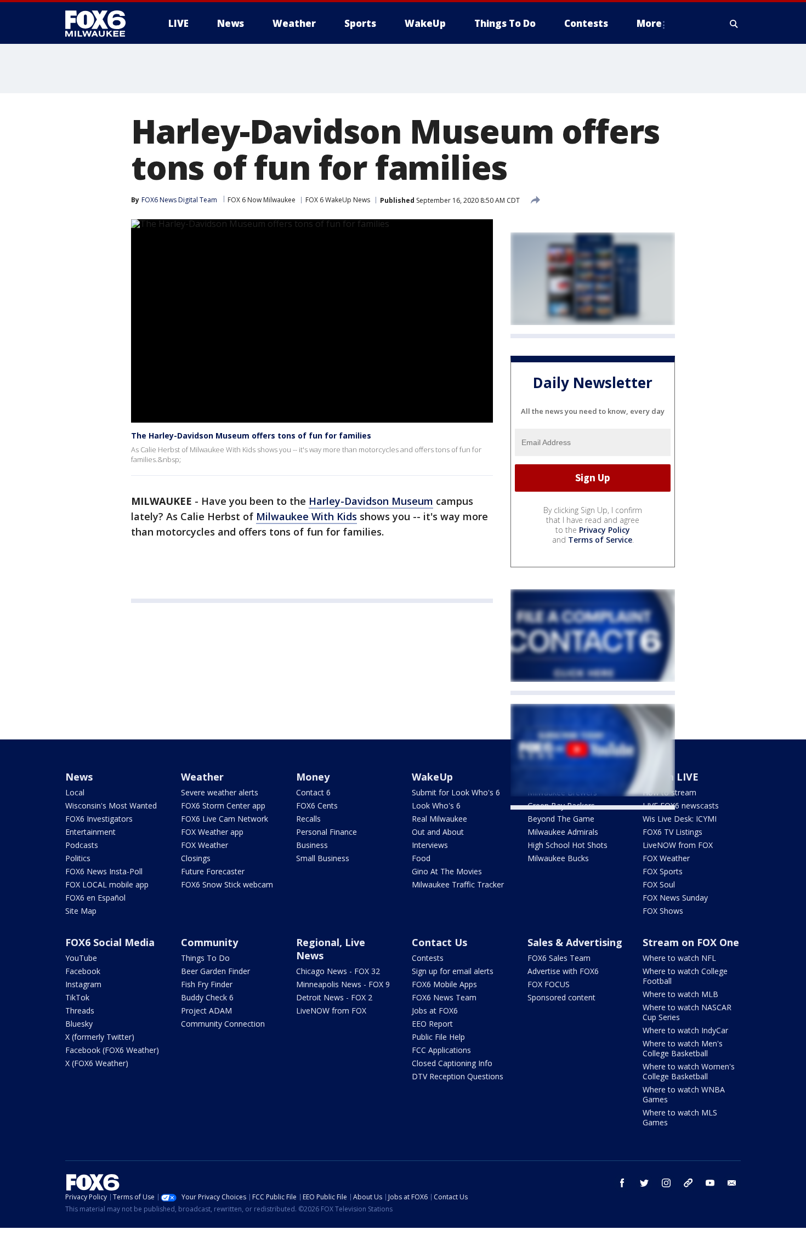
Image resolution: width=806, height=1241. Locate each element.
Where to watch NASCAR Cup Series (687, 1012)
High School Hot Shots (567, 845)
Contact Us (439, 942)
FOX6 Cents (317, 805)
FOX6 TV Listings (672, 832)
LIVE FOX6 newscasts (681, 805)
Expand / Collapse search (734, 23)
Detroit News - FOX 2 (334, 997)
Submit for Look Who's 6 (456, 792)
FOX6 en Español (95, 897)
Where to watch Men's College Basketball (683, 1048)
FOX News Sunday (675, 897)
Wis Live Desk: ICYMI (680, 818)
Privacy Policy (604, 530)
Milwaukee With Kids (306, 516)
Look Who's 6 (436, 805)
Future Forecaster (213, 871)
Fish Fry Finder (206, 984)
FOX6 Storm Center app (223, 805)
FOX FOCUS (548, 984)
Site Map (81, 911)
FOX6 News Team (444, 997)
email (732, 1183)
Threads (79, 1010)
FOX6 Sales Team (559, 958)
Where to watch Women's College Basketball (689, 1071)
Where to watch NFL (679, 958)
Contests (428, 958)
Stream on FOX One (691, 942)
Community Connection (223, 1023)
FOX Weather (204, 845)
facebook (622, 1183)
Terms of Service (600, 539)
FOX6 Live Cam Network (224, 818)
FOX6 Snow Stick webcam (227, 884)
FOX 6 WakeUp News (337, 199)
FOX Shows (663, 911)
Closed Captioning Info (452, 1063)
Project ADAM (206, 1010)
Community (209, 942)
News (79, 776)
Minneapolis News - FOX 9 (343, 984)
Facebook (82, 971)
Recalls (308, 818)
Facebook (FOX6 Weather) (112, 1050)
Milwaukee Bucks (558, 858)
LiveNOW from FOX (678, 845)
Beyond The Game (560, 818)
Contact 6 (313, 792)
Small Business (322, 858)
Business (312, 845)
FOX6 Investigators (99, 818)
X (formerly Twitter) (99, 1037)
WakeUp (432, 776)
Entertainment (90, 832)
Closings (196, 858)
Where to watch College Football (685, 976)
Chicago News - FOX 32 (338, 971)
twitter (644, 1183)
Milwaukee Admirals (562, 832)
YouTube (81, 958)
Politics (77, 858)
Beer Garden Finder (215, 971)
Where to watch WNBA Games (684, 1094)
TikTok (77, 997)
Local (74, 792)
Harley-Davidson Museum (371, 501)
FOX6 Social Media (110, 942)
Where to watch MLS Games (680, 1117)
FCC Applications (441, 1050)
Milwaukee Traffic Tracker (458, 884)
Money (313, 776)
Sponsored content (561, 997)
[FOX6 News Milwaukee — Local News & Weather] (101, 23)
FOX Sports (663, 871)
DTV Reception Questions (457, 1076)
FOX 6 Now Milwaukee (262, 199)
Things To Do (205, 958)
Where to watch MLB (680, 994)
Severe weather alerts (219, 792)
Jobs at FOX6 (435, 1010)
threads (688, 1183)
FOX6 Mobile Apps (444, 984)
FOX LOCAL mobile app (107, 884)
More (649, 23)
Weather (202, 776)
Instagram (83, 984)
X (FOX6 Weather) (96, 1063)
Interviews (430, 845)
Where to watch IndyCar (685, 1030)
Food (421, 858)
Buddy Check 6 (207, 997)
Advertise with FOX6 (563, 971)
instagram (666, 1183)
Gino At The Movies (447, 871)
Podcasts (81, 845)
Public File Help (438, 1037)
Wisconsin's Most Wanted (111, 805)
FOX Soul (659, 884)
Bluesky (79, 1023)
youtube (710, 1183)
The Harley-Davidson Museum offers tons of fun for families (251, 435)
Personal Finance (326, 832)
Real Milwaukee (439, 818)
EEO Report (432, 1023)
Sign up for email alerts (452, 971)
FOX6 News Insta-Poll (104, 871)
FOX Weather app (212, 832)
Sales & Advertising (574, 942)
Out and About (438, 832)
